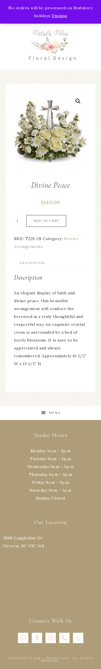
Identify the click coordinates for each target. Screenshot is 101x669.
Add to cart (46, 221)
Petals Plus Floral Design (50, 45)
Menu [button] (55, 413)
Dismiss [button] (59, 15)
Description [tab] (32, 263)
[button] (78, 101)
